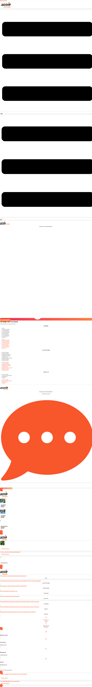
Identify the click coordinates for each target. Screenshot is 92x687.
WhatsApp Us (4, 376)
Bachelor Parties (5, 360)
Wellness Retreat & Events (7, 358)
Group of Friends (5, 353)
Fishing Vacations (5, 359)
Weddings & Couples (6, 355)
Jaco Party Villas (5, 336)
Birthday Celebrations (6, 354)
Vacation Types (4, 678)
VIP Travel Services (5, 332)
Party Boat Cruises (5, 554)
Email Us (3, 377)
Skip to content (3, 0)
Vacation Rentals (5, 330)
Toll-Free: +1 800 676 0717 (7, 375)
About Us (4, 337)
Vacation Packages (6, 329)
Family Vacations (5, 352)
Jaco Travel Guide (5, 334)
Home (3, 328)
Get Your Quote (5, 374)
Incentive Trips (5, 356)
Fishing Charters (5, 333)
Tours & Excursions (5, 331)
